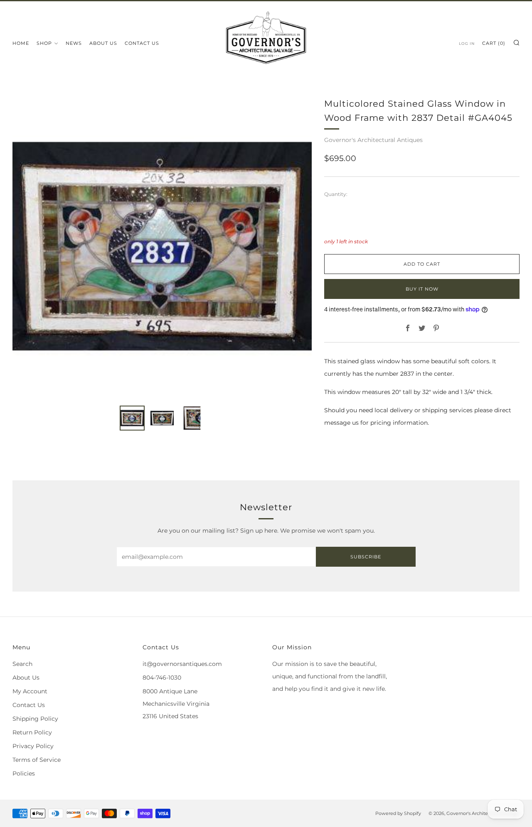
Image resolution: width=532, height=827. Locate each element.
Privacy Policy (33, 746)
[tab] (132, 418)
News (74, 43)
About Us (103, 43)
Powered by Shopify (398, 813)
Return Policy (32, 732)
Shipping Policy (35, 718)
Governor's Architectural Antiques (373, 140)
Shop (44, 43)
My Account (29, 691)
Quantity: (335, 194)
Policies (23, 773)
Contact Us (142, 43)
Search (22, 664)
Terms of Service (36, 759)
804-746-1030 (162, 677)
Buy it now (422, 289)
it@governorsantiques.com (182, 664)
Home (20, 43)
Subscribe (365, 557)
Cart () (493, 43)
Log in (467, 43)
